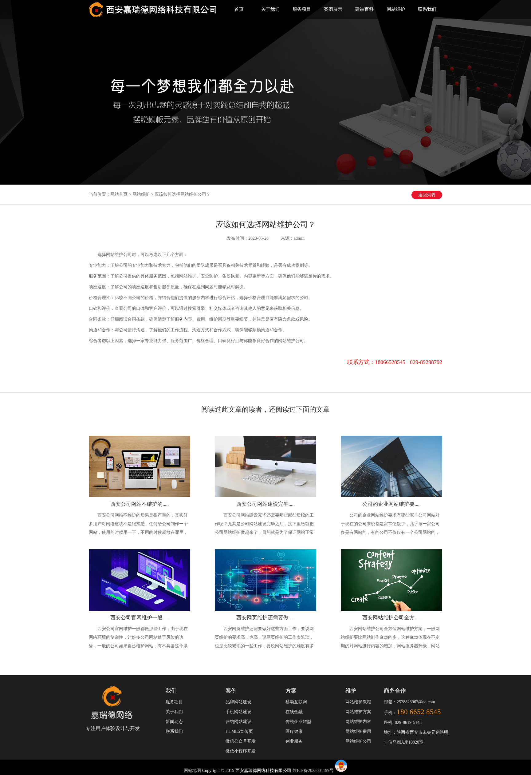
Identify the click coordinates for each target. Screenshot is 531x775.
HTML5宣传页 (239, 731)
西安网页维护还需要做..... (265, 618)
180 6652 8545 (419, 712)
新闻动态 (174, 721)
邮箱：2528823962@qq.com (409, 702)
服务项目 (302, 9)
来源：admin (293, 238)
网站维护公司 (358, 741)
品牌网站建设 (238, 702)
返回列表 (426, 195)
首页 (239, 9)
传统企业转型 (298, 721)
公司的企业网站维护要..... (391, 504)
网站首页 (119, 194)
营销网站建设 (238, 721)
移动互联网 (296, 702)
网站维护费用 (358, 731)
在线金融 (294, 711)
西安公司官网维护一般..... (139, 618)
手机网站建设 (238, 711)
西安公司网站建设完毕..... (265, 504)
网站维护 (396, 9)
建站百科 (364, 9)
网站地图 (193, 770)
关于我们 (270, 9)
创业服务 (294, 741)
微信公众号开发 (241, 741)
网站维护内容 (358, 721)
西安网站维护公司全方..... (391, 618)
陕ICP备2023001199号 (313, 770)
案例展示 (333, 9)
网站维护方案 (358, 711)
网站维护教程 (358, 702)
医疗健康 (294, 731)
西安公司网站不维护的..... (139, 504)
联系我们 (427, 9)
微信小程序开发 (241, 751)
